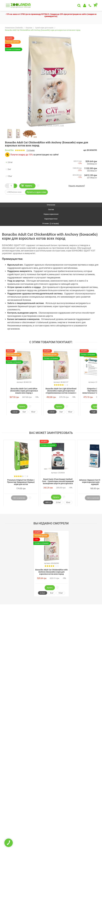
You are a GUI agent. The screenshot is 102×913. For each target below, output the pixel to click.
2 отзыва (31, 150)
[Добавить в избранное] (38, 186)
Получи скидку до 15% (21, 154)
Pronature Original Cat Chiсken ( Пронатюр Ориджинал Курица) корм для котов (21, 482)
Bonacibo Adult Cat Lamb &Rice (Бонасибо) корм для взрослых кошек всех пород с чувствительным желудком (24, 391)
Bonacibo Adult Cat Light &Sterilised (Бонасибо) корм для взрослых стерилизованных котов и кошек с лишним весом (61, 391)
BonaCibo (9, 150)
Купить (28, 186)
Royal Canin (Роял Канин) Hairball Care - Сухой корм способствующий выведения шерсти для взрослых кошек (58, 481)
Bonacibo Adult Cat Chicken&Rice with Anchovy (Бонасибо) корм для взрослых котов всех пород (51, 572)
